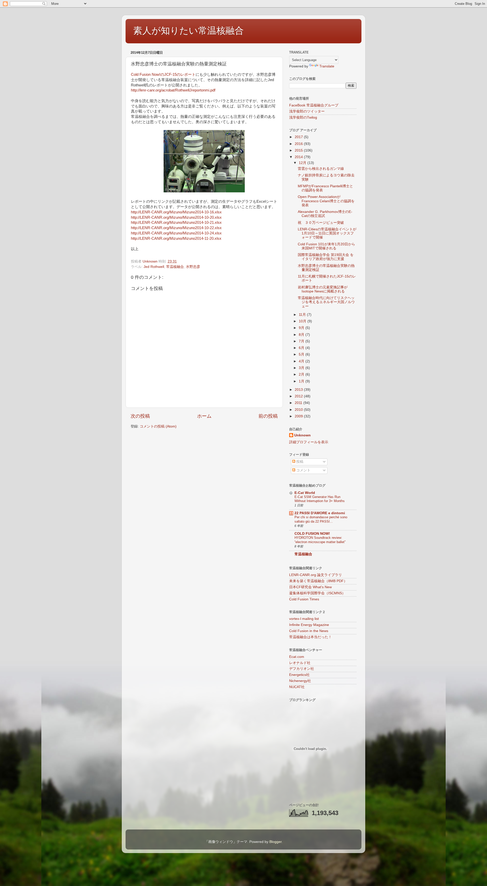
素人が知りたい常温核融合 (188, 30)
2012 (299, 396)
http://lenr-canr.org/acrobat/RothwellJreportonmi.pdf (173, 90)
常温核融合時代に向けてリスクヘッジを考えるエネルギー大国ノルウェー (326, 302)
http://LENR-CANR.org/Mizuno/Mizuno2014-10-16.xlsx (176, 212)
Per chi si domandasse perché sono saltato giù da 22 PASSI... (320, 519)
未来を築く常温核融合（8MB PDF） (318, 581)
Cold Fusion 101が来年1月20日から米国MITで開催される (326, 246)
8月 (302, 335)
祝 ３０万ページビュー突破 (321, 223)
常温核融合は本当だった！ (310, 637)
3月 (302, 368)
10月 (303, 321)
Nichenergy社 (300, 681)
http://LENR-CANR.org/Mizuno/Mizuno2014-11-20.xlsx (176, 238)
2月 (302, 374)
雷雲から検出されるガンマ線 (321, 169)
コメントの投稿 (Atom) (158, 426)
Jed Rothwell (154, 267)
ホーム (204, 416)
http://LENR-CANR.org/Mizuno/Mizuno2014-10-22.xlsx (176, 228)
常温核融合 (175, 267)
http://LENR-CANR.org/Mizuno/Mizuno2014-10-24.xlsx (176, 233)
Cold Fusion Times (304, 599)
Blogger (275, 842)
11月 (303, 315)
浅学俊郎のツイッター (307, 111)
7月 (302, 341)
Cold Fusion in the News (308, 631)
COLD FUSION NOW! (312, 534)
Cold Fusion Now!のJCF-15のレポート (163, 74)
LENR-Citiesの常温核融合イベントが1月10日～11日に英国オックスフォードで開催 (327, 233)
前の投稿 (268, 416)
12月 (303, 163)
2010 (299, 410)
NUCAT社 (297, 687)
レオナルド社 (299, 663)
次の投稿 (140, 416)
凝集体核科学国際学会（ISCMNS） (317, 593)
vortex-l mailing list (304, 619)
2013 (299, 390)
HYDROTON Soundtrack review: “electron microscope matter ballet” (319, 540)
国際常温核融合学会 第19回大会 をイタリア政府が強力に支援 (326, 257)
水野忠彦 (193, 267)
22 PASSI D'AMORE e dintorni (319, 513)
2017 (299, 137)
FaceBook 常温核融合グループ (313, 105)
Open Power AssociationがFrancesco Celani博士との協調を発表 (326, 201)
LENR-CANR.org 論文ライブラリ (315, 575)
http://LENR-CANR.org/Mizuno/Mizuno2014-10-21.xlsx (176, 222)
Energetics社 (299, 675)
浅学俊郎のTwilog (303, 117)
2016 (299, 144)
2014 (299, 157)
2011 (299, 403)
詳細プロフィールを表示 (308, 442)
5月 (302, 354)
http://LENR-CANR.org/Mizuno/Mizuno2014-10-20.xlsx (176, 217)
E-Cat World (304, 493)
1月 (302, 381)
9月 (302, 328)
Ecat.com (296, 657)
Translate (326, 66)
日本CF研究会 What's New (310, 587)
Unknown (302, 435)
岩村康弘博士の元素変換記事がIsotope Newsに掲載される (322, 289)
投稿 (299, 462)
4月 (302, 361)
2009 (299, 416)
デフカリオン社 (301, 669)
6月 (302, 348)
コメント (302, 470)
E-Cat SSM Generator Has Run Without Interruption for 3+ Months (319, 499)
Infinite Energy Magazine (309, 625)
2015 (299, 150)
